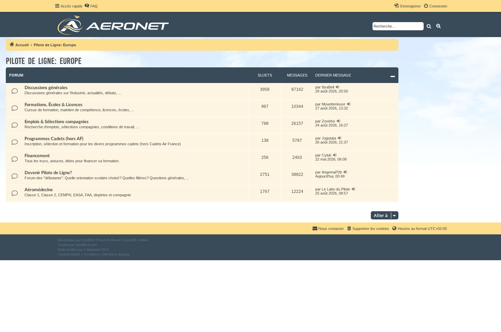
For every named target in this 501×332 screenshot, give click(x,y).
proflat (71, 249)
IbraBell (328, 87)
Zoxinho (328, 121)
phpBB (87, 240)
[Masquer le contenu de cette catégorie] (393, 76)
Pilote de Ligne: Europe (43, 61)
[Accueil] (114, 24)
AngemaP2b (332, 172)
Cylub (326, 155)
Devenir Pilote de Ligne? (48, 172)
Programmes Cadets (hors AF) (54, 138)
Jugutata (329, 138)
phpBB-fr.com (86, 245)
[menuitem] (91, 6)
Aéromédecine (39, 189)
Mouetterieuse (333, 104)
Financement (37, 155)
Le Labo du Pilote (336, 189)
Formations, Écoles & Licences (53, 104)
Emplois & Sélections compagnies (57, 121)
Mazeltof (93, 249)
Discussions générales (46, 87)
